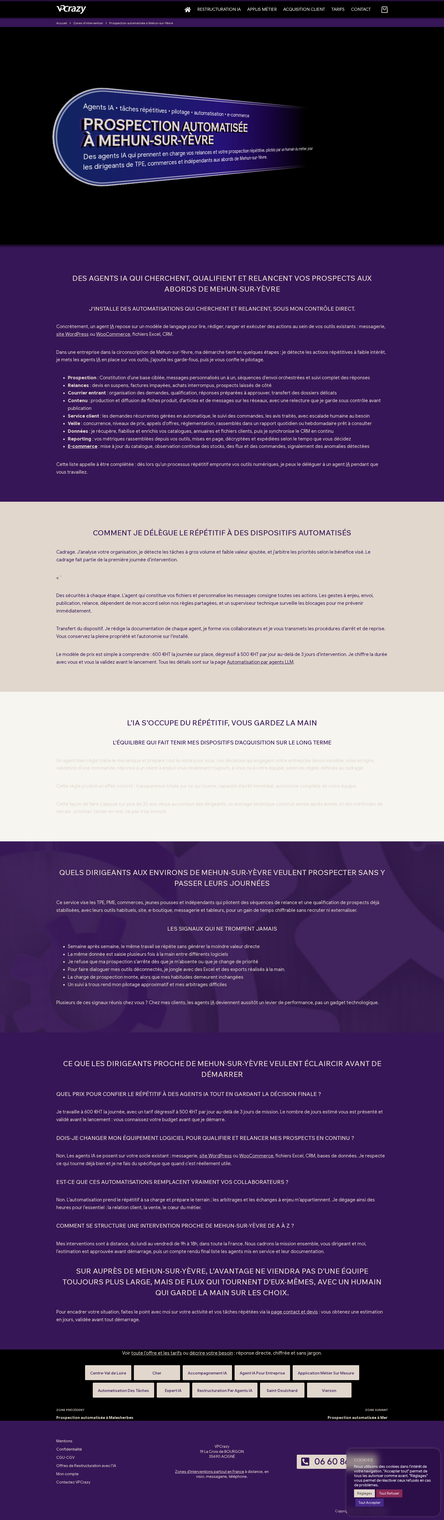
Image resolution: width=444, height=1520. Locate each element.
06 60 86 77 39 (343, 1461)
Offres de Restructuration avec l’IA (86, 1465)
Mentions (64, 1441)
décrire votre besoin (211, 1353)
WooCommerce (113, 334)
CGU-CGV (65, 1457)
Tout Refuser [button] (389, 1493)
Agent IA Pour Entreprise (262, 1370)
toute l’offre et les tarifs (156, 1353)
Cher (157, 1370)
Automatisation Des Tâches (123, 1388)
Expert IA (173, 1388)
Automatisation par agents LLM (260, 662)
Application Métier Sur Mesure (326, 1370)
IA (111, 108)
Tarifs (338, 9)
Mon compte (67, 1474)
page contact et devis (294, 1312)
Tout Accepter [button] (369, 1502)
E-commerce (82, 446)
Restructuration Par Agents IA (224, 1388)
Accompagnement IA (207, 1370)
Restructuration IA (219, 9)
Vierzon (329, 1388)
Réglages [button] (364, 1493)
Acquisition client (304, 9)
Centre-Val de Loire (108, 1370)
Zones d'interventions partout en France (209, 1471)
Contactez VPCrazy (73, 1482)
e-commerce (238, 115)
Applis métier (262, 9)
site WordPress (72, 334)
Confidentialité (69, 1449)
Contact (361, 9)
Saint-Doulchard (282, 1388)
